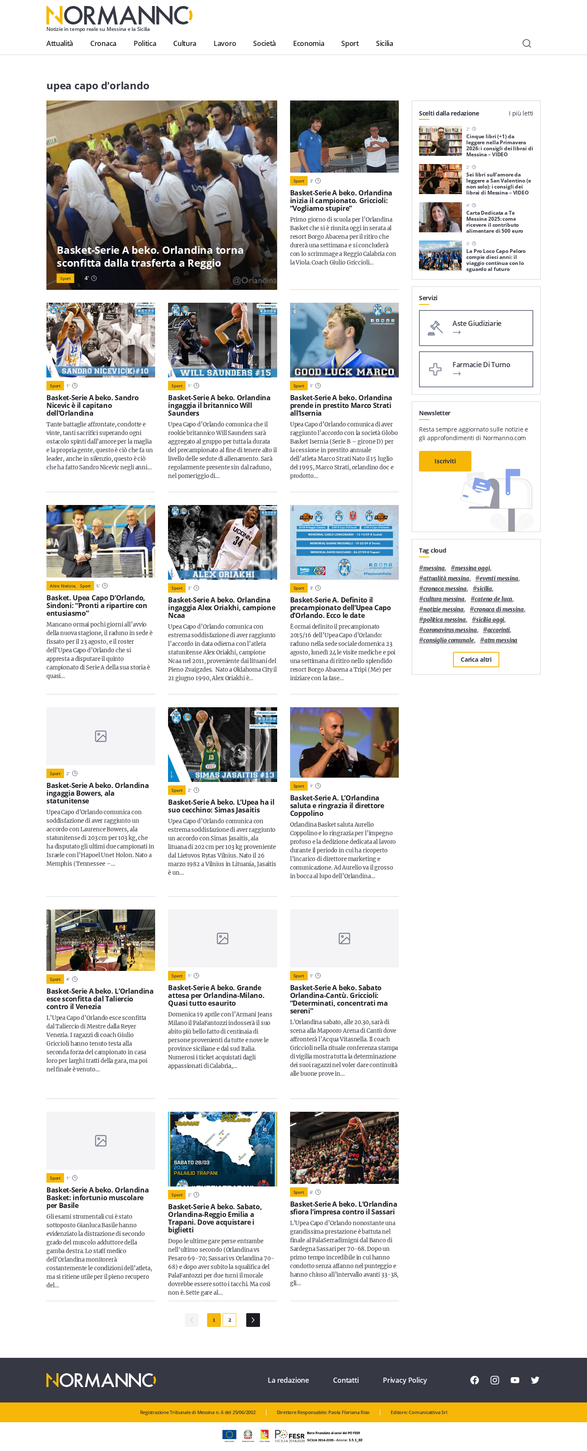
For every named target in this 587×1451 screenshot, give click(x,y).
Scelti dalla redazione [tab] (449, 113)
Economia (308, 43)
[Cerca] (527, 43)
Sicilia (384, 43)
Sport (349, 43)
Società (264, 43)
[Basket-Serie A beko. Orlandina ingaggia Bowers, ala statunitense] (100, 736)
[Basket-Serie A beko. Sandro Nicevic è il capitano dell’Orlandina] (100, 340)
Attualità (59, 43)
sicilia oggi (490, 620)
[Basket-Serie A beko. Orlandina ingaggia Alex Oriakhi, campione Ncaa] (222, 542)
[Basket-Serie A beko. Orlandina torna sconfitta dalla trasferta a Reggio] (161, 195)
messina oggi (472, 568)
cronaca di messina (499, 609)
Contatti (346, 1380)
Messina (434, 568)
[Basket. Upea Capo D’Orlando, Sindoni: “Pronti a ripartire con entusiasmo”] (100, 541)
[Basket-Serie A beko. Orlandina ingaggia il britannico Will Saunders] (222, 340)
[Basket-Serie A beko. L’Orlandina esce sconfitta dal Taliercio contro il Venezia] (100, 940)
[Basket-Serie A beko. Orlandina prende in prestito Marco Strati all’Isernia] (344, 340)
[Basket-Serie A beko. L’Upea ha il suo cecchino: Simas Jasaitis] (222, 744)
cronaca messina (445, 589)
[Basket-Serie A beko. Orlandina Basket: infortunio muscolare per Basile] (100, 1141)
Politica (145, 43)
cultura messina (444, 599)
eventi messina (499, 578)
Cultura (184, 43)
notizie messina (443, 609)
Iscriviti (445, 461)
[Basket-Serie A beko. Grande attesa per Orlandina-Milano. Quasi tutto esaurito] (222, 938)
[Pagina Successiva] (253, 1320)
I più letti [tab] (521, 113)
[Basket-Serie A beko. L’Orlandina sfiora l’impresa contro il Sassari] (344, 1148)
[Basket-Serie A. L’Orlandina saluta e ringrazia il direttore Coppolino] (344, 742)
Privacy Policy (405, 1380)
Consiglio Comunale (448, 640)
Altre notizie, (63, 586)
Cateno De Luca (493, 599)
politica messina (444, 620)
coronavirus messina (450, 630)
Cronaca (103, 43)
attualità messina (446, 578)
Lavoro (225, 43)
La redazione (288, 1380)
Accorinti (498, 630)
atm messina (501, 640)
